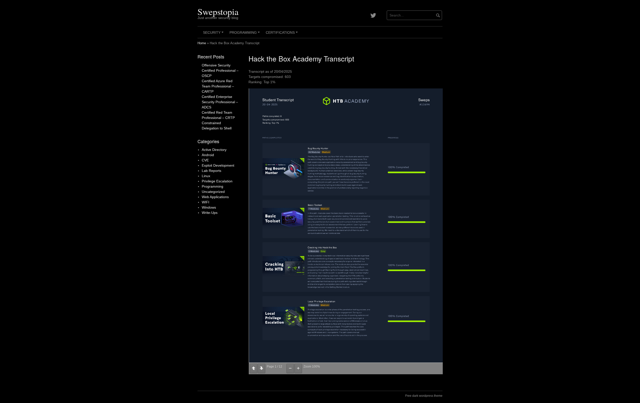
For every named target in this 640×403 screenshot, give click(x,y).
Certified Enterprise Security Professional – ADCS (220, 102)
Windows (209, 207)
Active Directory (214, 150)
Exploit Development (218, 165)
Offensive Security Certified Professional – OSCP (220, 70)
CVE (205, 160)
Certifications (282, 34)
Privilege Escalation (217, 181)
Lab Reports (211, 171)
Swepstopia (218, 11)
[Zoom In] (298, 368)
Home (202, 43)
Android (208, 155)
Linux (206, 176)
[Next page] (261, 368)
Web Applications (215, 197)
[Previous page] (253, 368)
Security (214, 34)
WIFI (205, 202)
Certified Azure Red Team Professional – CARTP (218, 86)
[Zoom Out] (290, 368)
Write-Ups (210, 213)
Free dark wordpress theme (423, 396)
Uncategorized (213, 192)
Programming (245, 34)
